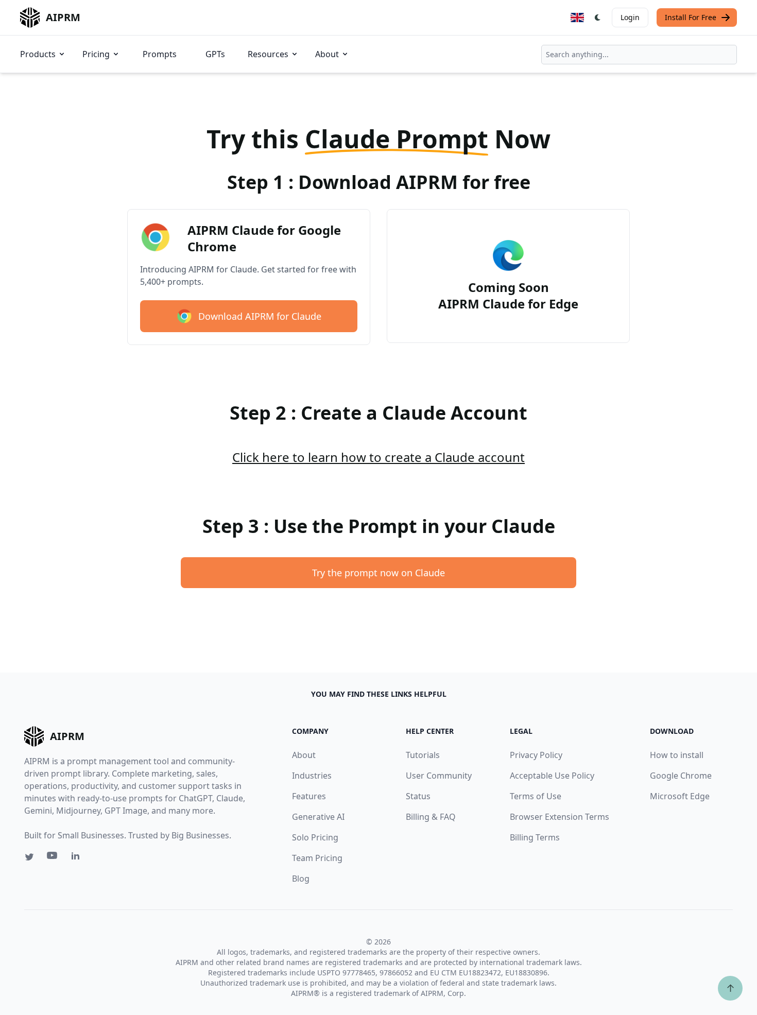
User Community (439, 775)
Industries (312, 775)
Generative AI (318, 816)
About (327, 54)
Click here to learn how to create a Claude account (378, 457)
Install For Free (690, 17)
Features (309, 796)
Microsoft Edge (680, 796)
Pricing (96, 54)
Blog (300, 878)
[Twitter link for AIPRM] (29, 857)
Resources (268, 54)
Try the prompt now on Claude (378, 572)
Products (38, 54)
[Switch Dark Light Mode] (597, 17)
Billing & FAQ (431, 816)
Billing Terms (535, 837)
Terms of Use (535, 796)
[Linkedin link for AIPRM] (78, 858)
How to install (676, 755)
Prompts (160, 54)
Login (630, 17)
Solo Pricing (315, 837)
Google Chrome (681, 775)
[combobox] (639, 54)
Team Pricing (317, 858)
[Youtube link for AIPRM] (53, 858)
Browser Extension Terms (559, 816)
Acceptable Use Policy (552, 775)
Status (418, 796)
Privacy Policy (536, 755)
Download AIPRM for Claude (259, 316)
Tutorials (423, 755)
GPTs (215, 54)
